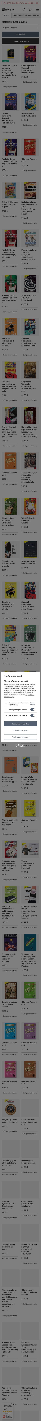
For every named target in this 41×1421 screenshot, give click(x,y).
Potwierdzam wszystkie (20, 724)
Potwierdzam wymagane (20, 737)
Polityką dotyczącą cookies (24, 687)
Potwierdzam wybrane (20, 730)
